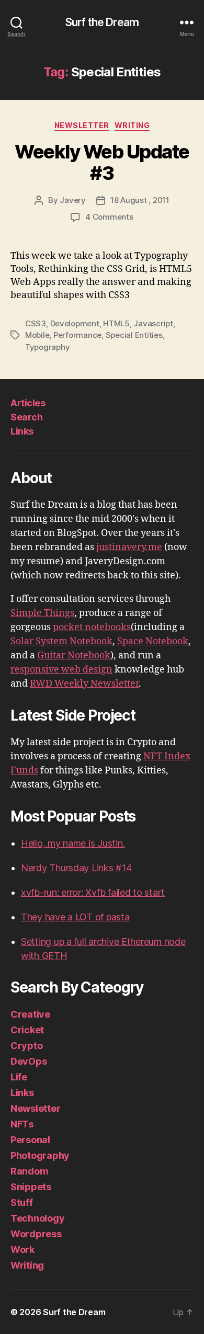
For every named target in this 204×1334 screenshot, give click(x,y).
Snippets (30, 1186)
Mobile (37, 335)
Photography (40, 1155)
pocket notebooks (92, 627)
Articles (27, 402)
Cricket (27, 1029)
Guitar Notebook (73, 655)
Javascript (153, 323)
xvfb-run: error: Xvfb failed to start (93, 892)
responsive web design (61, 670)
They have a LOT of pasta (75, 916)
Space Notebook (152, 641)
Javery (72, 200)
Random (29, 1171)
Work (22, 1249)
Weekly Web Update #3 (102, 162)
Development (74, 323)
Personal (30, 1139)
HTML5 (116, 323)
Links (21, 431)
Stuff (21, 1202)
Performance (77, 335)
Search (26, 417)
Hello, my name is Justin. (72, 843)
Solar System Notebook (61, 641)
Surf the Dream (102, 22)
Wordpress (36, 1233)
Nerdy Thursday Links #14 (76, 867)
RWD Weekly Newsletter (84, 684)
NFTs (21, 1124)
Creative (30, 1014)
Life (18, 1076)
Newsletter (81, 125)
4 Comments (109, 217)
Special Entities (134, 335)
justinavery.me (129, 547)
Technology (37, 1218)
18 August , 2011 (139, 200)
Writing (132, 125)
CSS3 (35, 323)
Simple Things (42, 613)
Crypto (26, 1045)
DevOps (28, 1061)
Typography (47, 347)
